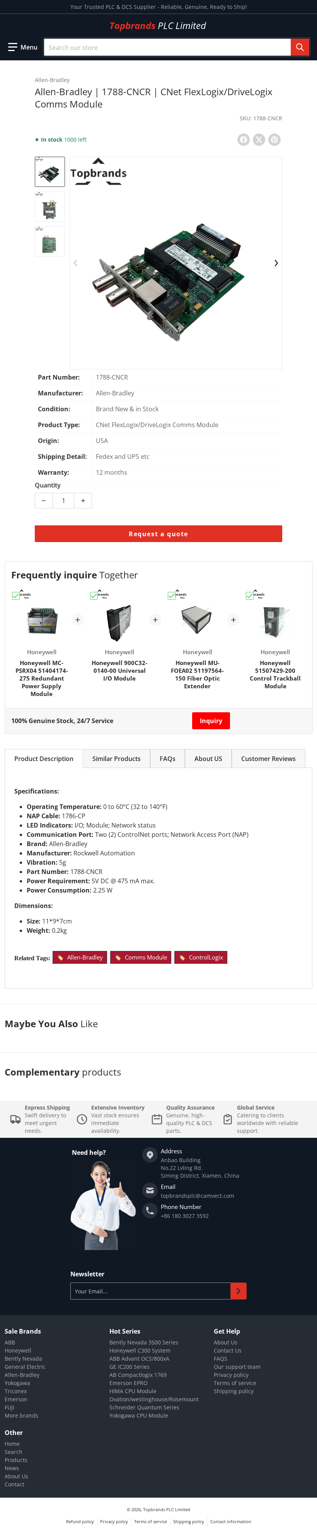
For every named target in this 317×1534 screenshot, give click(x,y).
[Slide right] (276, 263)
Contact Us (228, 1350)
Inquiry (211, 721)
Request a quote (158, 534)
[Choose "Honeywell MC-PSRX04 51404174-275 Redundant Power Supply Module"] (16, 596)
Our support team (237, 1366)
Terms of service (235, 1383)
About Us (225, 1342)
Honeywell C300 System (139, 1350)
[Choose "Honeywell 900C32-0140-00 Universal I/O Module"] (94, 596)
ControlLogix (206, 957)
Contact (14, 1484)
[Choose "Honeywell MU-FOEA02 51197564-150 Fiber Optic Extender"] (172, 596)
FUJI (9, 1407)
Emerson (16, 1399)
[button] (23, 47)
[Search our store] (300, 47)
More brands (21, 1415)
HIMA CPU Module (133, 1391)
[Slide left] (75, 263)
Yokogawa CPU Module (138, 1415)
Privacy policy (231, 1374)
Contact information (230, 1521)
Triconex (16, 1391)
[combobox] (176, 47)
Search (13, 1451)
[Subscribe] (238, 1291)
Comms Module (146, 957)
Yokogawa (17, 1383)
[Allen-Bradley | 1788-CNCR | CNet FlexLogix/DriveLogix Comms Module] (50, 172)
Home (12, 1443)
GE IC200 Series (129, 1366)
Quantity (48, 485)
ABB (10, 1342)
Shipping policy (234, 1391)
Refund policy (80, 1521)
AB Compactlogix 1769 (138, 1374)
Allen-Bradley (85, 957)
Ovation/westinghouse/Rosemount (154, 1399)
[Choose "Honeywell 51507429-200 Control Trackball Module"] (250, 596)
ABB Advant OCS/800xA (139, 1358)
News (12, 1468)
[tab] (44, 758)
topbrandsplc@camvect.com (197, 1195)
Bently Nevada (23, 1358)
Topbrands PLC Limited (166, 1509)
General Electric (25, 1366)
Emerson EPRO (128, 1383)
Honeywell (18, 1350)
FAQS (220, 1358)
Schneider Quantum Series (144, 1407)
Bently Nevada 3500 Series (143, 1342)
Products (16, 1460)
